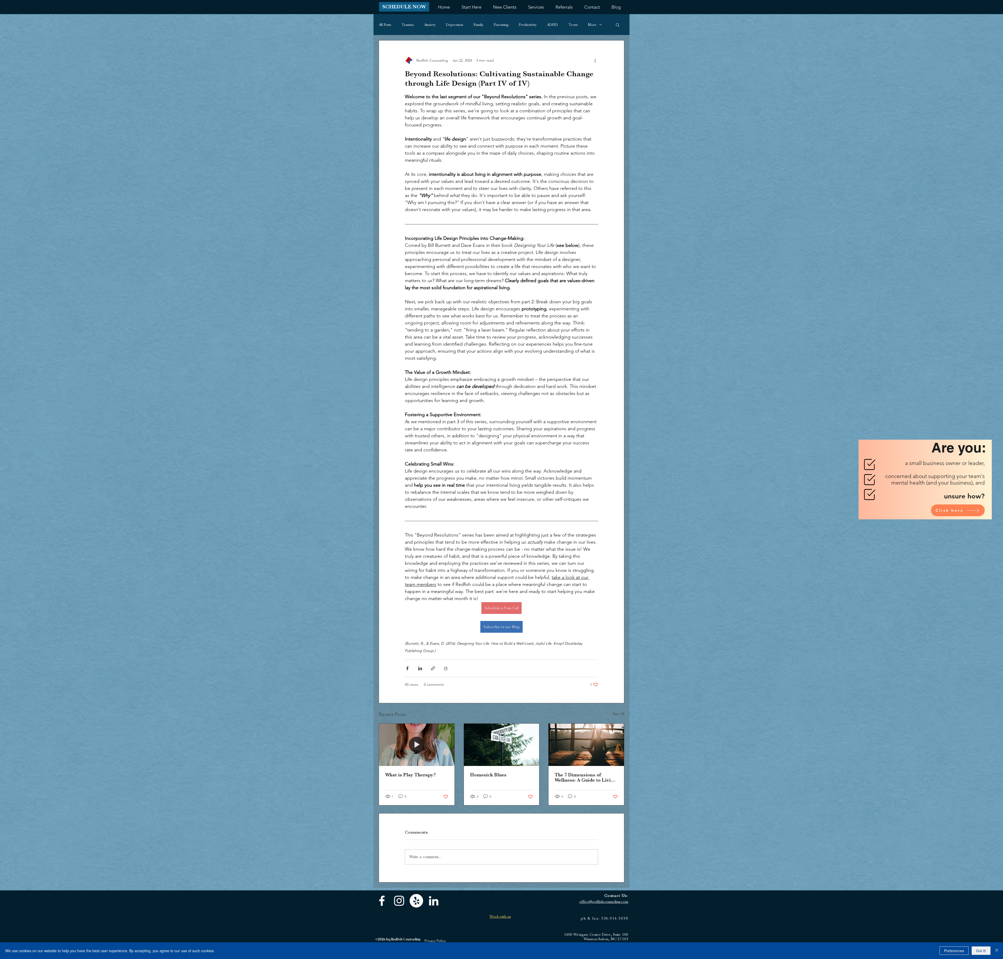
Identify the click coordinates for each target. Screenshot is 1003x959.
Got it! (981, 950)
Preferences (954, 950)
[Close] (997, 950)
